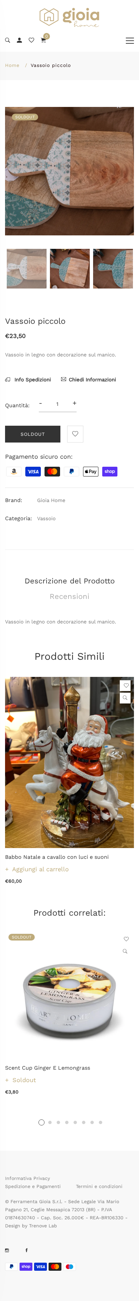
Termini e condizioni (99, 1186)
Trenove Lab (43, 1225)
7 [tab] (92, 1122)
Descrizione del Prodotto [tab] (70, 581)
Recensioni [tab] (69, 596)
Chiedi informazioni (92, 380)
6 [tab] (83, 1122)
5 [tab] (75, 1122)
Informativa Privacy (27, 1178)
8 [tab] (100, 1122)
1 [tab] (41, 1122)
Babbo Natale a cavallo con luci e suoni (57, 857)
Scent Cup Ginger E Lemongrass (47, 1068)
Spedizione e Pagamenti (33, 1186)
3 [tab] (58, 1122)
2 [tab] (50, 1122)
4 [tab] (66, 1122)
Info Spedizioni (32, 380)
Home (12, 65)
